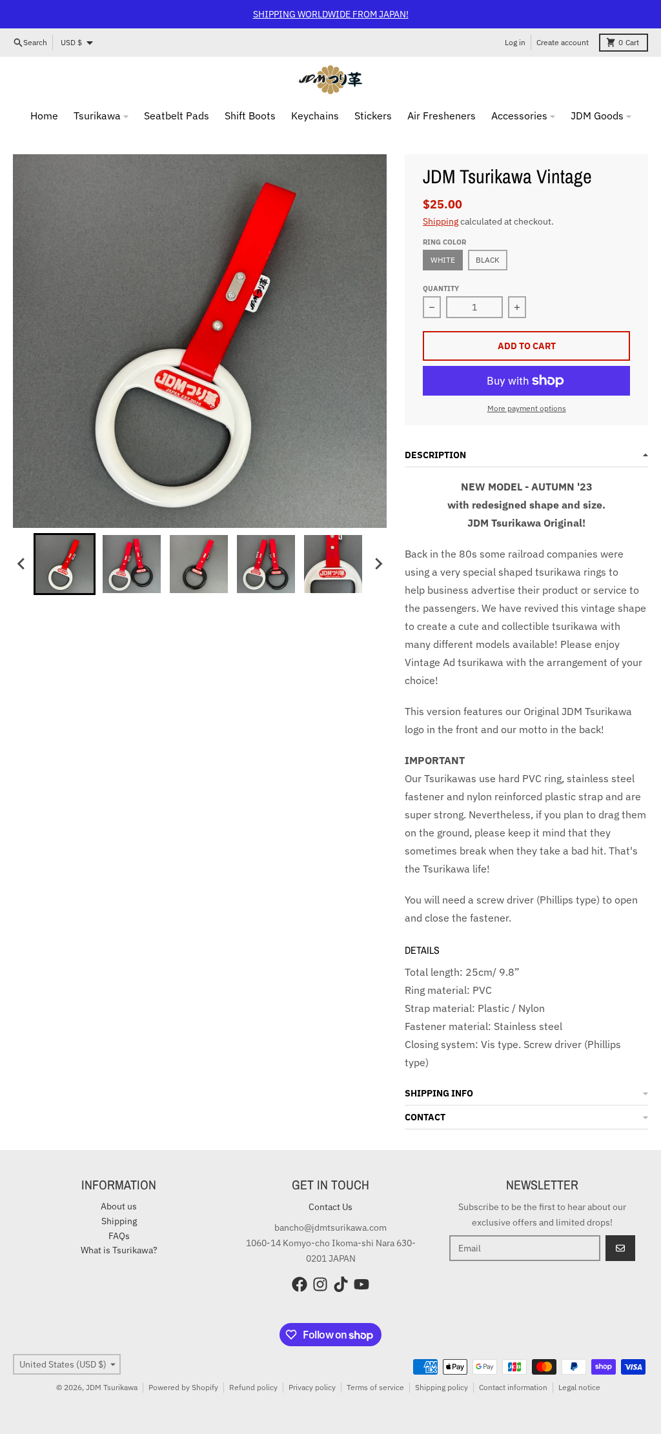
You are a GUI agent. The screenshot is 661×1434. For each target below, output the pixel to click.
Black (488, 260)
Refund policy (253, 1387)
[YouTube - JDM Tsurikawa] (361, 1284)
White (443, 260)
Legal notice (579, 1387)
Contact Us (330, 1207)
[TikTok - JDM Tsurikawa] (341, 1284)
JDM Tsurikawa (111, 1387)
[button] (65, 564)
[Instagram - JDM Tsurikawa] (320, 1284)
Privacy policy (312, 1387)
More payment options (526, 408)
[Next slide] (378, 564)
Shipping (440, 221)
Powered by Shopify (183, 1387)
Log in (515, 42)
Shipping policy (441, 1387)
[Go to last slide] (22, 564)
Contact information (513, 1387)
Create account (562, 42)
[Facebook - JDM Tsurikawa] (299, 1284)
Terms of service (375, 1387)
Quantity (441, 288)
